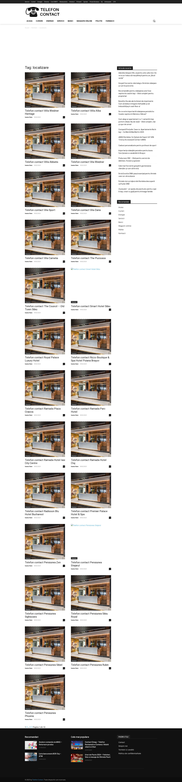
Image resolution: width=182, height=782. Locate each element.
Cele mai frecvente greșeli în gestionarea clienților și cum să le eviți (134, 167)
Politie (121, 229)
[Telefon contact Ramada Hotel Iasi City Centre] (45, 439)
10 (30, 727)
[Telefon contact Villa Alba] (91, 90)
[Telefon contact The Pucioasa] (91, 237)
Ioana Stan (28, 117)
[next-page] (32, 727)
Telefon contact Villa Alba (86, 110)
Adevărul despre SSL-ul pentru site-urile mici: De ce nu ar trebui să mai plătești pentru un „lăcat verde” (137, 75)
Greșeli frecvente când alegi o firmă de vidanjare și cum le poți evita (137, 84)
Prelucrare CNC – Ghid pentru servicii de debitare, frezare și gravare (134, 159)
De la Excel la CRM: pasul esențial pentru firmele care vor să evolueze (137, 175)
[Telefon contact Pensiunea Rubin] (91, 644)
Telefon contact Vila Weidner (87, 161)
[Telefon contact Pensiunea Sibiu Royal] (91, 593)
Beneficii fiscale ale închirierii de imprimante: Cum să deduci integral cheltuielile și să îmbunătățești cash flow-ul (136, 103)
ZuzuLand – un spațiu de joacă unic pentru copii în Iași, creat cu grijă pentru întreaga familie (137, 190)
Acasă (27, 28)
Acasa (120, 207)
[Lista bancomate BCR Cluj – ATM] (31, 757)
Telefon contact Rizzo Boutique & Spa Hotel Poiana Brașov (90, 359)
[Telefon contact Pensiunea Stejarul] (91, 541)
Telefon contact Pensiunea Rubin (90, 664)
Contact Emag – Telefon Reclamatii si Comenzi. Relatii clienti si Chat (97, 744)
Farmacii (122, 233)
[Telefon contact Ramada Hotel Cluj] (91, 439)
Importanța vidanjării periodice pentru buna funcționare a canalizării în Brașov (135, 152)
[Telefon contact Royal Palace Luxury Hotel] (45, 336)
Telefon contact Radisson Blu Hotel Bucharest (42, 513)
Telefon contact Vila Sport (40, 210)
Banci (120, 222)
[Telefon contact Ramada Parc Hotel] (91, 388)
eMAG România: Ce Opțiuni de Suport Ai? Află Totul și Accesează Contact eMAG (136, 138)
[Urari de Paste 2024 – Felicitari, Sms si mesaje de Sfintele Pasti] (77, 758)
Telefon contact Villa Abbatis (41, 161)
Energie (121, 215)
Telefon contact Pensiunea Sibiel (43, 664)
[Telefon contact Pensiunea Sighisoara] (45, 593)
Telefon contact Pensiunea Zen (43, 562)
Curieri (121, 211)
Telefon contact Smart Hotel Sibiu (90, 306)
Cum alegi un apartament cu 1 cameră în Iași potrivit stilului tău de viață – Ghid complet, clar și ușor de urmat (137, 121)
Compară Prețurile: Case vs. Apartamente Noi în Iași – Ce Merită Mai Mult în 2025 (137, 130)
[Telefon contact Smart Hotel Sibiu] (91, 285)
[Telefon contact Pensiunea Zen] (45, 541)
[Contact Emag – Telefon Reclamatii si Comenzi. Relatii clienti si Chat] (77, 745)
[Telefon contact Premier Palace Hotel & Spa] (91, 490)
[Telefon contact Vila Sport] (45, 189)
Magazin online (124, 226)
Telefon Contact (37, 780)
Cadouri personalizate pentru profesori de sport (137, 145)
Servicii (121, 218)
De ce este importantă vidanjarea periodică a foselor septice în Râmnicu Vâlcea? (136, 112)
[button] (154, 21)
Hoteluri (28, 106)
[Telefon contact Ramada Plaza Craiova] (45, 388)
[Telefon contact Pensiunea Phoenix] (45, 692)
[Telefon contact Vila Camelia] (45, 237)
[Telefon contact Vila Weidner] (91, 141)
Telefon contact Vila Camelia (41, 258)
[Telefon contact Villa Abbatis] (45, 141)
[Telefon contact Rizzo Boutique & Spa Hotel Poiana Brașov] (91, 336)
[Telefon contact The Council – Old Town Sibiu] (45, 285)
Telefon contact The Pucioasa (88, 258)
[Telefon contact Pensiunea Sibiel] (45, 644)
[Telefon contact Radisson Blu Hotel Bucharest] (45, 490)
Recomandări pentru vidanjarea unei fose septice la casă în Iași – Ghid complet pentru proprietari (136, 93)
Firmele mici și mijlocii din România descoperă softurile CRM (136, 182)
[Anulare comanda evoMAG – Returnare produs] (31, 745)
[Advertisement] (91, 47)
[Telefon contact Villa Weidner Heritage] (45, 90)
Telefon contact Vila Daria (86, 210)
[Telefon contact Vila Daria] (91, 189)
